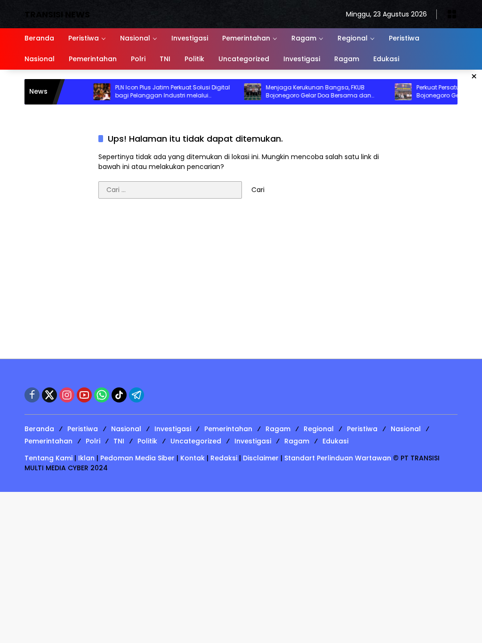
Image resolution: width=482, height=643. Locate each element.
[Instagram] (66, 394)
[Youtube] (84, 394)
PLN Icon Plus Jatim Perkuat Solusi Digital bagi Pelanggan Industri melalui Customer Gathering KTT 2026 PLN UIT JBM (165, 92)
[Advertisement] (241, 283)
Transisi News (57, 14)
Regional (319, 429)
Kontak (192, 458)
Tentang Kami (48, 458)
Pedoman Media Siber (137, 458)
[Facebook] (32, 394)
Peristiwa (82, 429)
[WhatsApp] (101, 394)
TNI (118, 441)
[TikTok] (119, 394)
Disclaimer (261, 458)
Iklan (86, 458)
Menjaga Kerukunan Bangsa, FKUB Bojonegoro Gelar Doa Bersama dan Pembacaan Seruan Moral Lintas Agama (315, 92)
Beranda (39, 429)
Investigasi (172, 429)
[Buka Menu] (452, 14)
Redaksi (223, 458)
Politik (147, 441)
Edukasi (335, 441)
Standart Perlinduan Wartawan (337, 458)
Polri (93, 441)
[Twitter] (49, 394)
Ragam (277, 429)
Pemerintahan (228, 429)
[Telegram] (136, 394)
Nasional (126, 429)
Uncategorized (195, 441)
